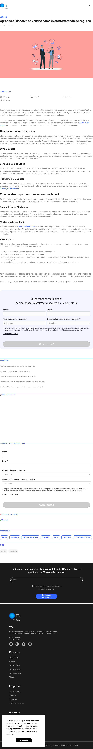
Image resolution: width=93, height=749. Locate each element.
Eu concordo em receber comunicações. (47, 586)
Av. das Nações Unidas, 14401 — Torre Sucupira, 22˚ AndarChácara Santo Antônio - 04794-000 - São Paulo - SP (33, 633)
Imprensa (13, 699)
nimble (12, 662)
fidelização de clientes (9, 188)
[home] (4, 5)
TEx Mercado (15, 669)
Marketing (45, 537)
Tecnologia (15, 537)
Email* (50, 309)
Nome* (6, 309)
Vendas (3, 17)
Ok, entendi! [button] (23, 740)
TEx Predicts (14, 665)
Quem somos (14, 692)
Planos (12, 677)
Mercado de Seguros (30, 537)
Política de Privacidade (10, 334)
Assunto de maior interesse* (15, 319)
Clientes (12, 695)
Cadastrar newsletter (46, 596)
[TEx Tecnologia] (14, 618)
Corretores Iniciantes (82, 537)
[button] (89, 5)
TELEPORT (14, 658)
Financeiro (67, 537)
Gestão (56, 537)
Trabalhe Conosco (17, 703)
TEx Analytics (15, 673)
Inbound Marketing (27, 226)
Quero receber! (46, 344)
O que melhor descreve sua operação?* (64, 319)
